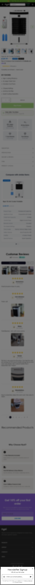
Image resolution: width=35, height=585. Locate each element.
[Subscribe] (30, 576)
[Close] (32, 569)
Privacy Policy (18, 582)
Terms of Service (28, 580)
